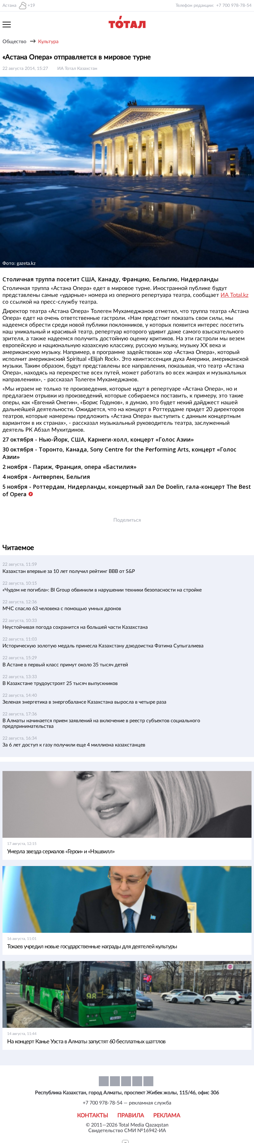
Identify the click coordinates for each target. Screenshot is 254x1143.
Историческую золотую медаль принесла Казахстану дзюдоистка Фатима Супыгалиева (103, 645)
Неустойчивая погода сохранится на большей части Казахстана (75, 627)
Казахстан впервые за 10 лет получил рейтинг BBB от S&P (68, 571)
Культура (48, 41)
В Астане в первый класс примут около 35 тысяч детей (65, 664)
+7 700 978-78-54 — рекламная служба (127, 1102)
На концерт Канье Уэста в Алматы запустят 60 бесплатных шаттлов (86, 1042)
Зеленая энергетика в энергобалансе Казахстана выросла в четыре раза (84, 702)
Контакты (92, 1115)
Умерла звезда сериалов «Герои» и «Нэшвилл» (61, 852)
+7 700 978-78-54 (234, 5)
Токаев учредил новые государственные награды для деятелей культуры (92, 947)
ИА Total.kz (234, 295)
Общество (14, 41)
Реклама (166, 1115)
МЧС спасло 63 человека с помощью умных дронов (61, 608)
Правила (130, 1115)
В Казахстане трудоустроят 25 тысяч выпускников (60, 683)
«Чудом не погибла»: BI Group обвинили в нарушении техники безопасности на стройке (102, 589)
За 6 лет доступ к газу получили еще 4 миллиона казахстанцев (73, 744)
